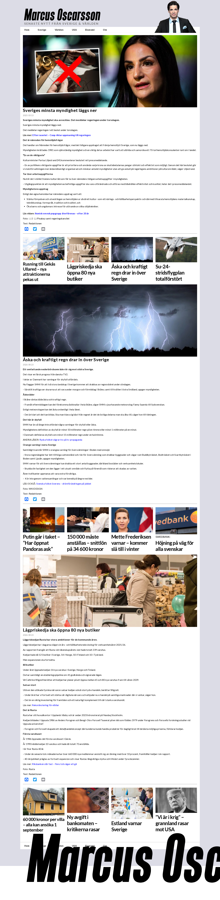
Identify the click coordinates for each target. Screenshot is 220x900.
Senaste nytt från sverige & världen (61, 23)
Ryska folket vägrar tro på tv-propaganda (61, 439)
